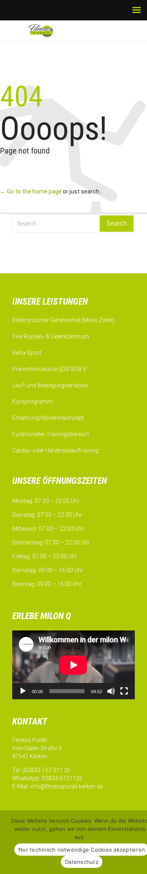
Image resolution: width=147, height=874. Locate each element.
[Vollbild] (124, 691)
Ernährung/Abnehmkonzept (48, 418)
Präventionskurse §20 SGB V (49, 369)
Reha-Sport (26, 352)
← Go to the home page (31, 191)
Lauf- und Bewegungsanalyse (50, 385)
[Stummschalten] (111, 691)
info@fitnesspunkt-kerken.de (66, 786)
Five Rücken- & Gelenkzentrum (50, 336)
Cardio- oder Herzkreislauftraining (55, 450)
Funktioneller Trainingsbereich (50, 434)
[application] (73, 664)
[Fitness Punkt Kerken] (49, 30)
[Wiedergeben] (23, 691)
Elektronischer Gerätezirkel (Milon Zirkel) (63, 320)
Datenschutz (81, 862)
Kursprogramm (32, 401)
